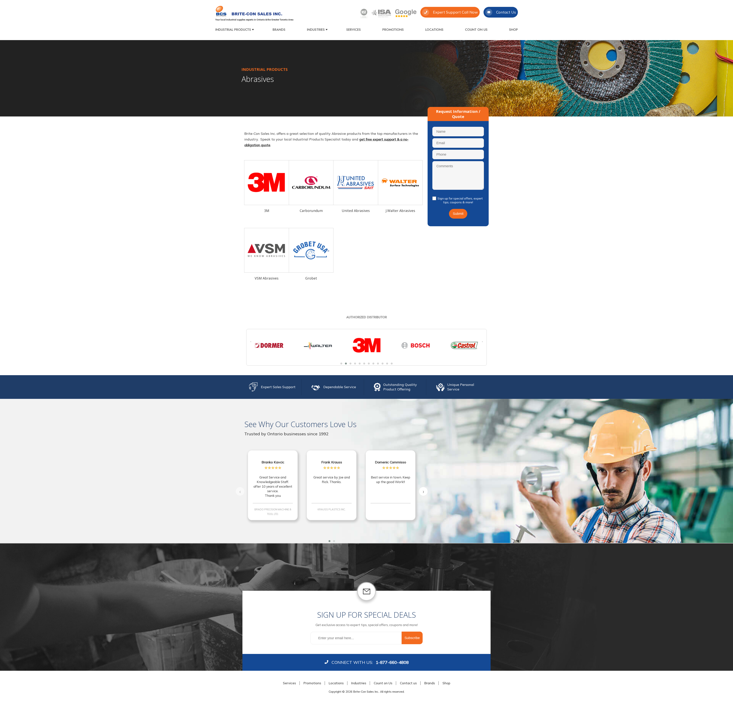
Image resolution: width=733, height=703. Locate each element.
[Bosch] (366, 345)
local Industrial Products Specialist (312, 139)
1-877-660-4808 (392, 662)
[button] (341, 363)
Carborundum (311, 211)
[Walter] (269, 345)
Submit (458, 214)
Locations (434, 29)
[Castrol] (415, 345)
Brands (279, 29)
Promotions (393, 29)
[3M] (266, 182)
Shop (513, 29)
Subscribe (412, 638)
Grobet (311, 278)
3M (266, 211)
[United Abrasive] (355, 182)
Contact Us (506, 12)
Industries (316, 29)
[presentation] (250, 341)
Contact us (408, 683)
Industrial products (233, 29)
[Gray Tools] (464, 345)
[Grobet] (311, 250)
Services (353, 29)
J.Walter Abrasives (400, 211)
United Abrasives (356, 211)
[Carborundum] (311, 182)
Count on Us (476, 29)
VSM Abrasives (267, 278)
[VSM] (266, 250)
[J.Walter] (400, 182)
